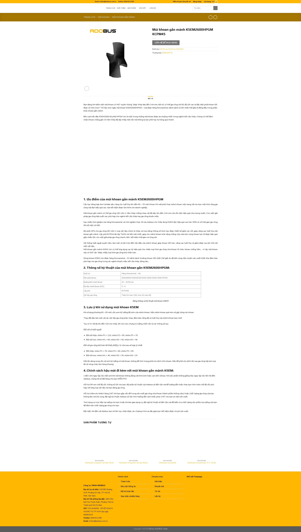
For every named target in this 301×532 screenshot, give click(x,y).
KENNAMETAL (167, 53)
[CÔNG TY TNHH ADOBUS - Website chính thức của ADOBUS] (92, 8)
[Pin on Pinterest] (168, 58)
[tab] (150, 98)
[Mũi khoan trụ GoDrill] (167, 443)
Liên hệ (152, 8)
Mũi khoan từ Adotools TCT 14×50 (202, 463)
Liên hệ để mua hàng (166, 42)
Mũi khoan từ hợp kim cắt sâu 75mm (99, 463)
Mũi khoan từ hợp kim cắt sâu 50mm (133, 463)
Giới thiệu (121, 8)
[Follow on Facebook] (84, 1)
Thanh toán (125, 481)
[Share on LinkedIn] (172, 58)
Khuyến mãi (159, 486)
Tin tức (157, 491)
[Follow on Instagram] (87, 1)
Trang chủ (110, 8)
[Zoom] (86, 88)
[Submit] (215, 8)
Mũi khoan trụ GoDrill (167, 463)
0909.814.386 (129, 1)
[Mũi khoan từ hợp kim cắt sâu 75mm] (99, 443)
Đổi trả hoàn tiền (127, 491)
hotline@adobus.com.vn (107, 1)
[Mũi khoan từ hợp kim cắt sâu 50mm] (133, 443)
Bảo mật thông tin (128, 486)
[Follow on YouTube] (92, 1)
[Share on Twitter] (159, 58)
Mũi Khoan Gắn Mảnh (123, 17)
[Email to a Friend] (163, 58)
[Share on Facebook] (154, 58)
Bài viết (142, 8)
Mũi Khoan (103, 17)
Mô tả (150, 98)
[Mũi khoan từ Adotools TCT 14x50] (202, 443)
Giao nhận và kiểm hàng (130, 496)
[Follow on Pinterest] (89, 1)
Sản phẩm (131, 8)
